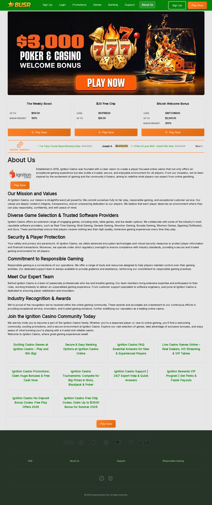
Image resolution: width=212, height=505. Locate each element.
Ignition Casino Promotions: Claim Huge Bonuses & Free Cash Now (31, 376)
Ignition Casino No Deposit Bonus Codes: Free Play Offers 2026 (30, 402)
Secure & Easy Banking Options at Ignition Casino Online (81, 349)
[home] (20, 8)
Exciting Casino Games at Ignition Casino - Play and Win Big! (30, 349)
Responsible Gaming (173, 461)
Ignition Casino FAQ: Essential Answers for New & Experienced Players (131, 349)
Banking (113, 4)
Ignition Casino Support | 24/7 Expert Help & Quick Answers (131, 376)
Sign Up (47, 4)
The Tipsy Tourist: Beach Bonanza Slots (48, 146)
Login (62, 4)
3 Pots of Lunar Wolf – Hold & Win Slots (142, 146)
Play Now (197, 5)
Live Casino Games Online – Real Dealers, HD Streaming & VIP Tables (181, 349)
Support (130, 4)
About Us (147, 4)
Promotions (79, 4)
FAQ (30, 461)
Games (97, 4)
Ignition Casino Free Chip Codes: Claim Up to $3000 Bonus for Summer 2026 (81, 402)
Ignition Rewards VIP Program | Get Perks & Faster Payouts (181, 376)
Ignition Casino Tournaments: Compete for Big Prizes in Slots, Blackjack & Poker (81, 378)
